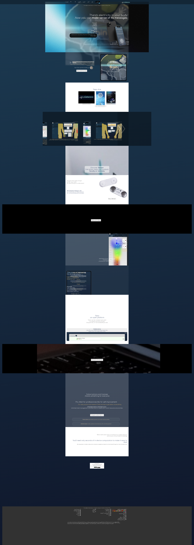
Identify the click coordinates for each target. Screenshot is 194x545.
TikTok (109, 5)
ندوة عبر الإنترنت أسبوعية (105, 513)
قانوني (79, 513)
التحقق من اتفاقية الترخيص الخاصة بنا (82, 523)
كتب (109, 515)
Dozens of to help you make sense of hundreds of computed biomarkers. (108, 131)
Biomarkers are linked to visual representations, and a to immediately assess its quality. (87, 132)
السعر (84, 1)
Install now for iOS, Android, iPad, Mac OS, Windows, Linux (83, 34)
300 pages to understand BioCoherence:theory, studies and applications (100, 106)
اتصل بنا (79, 511)
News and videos (96, 220)
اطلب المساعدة (77, 510)
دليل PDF (108, 514)
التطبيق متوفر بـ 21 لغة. (122, 509)
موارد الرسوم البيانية (121, 519)
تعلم (92, 1)
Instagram (99, 5)
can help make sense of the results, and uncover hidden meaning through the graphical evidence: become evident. (43, 140)
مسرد (109, 511)
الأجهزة (79, 1)
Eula (79, 515)
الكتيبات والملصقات (122, 518)
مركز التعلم (108, 510)
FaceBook (103, 5)
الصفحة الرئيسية (122, 513)
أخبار (88, 1)
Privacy (78, 514)
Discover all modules (97, 359)
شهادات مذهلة (123, 517)
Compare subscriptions (97, 415)
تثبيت (97, 1)
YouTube (106, 5)
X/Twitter (95, 5)
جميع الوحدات (108, 509)
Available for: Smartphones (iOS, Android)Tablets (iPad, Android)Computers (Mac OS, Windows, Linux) (97, 464)
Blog (124, 514)
